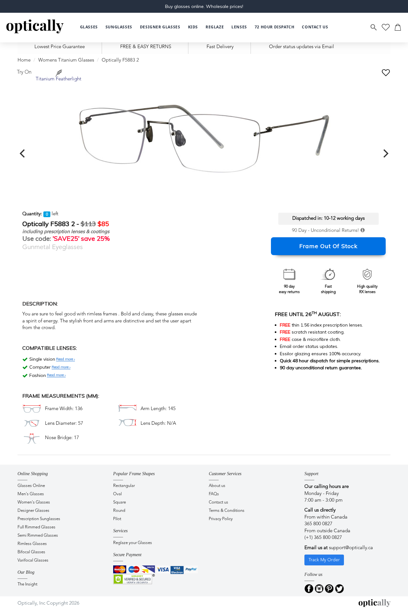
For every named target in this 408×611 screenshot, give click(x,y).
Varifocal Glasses (33, 560)
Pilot (117, 519)
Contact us (218, 502)
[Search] (374, 27)
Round (119, 511)
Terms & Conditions (226, 511)
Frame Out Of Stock (328, 246)
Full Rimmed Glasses (36, 527)
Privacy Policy (221, 519)
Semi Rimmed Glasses (38, 536)
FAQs (214, 494)
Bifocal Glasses (31, 552)
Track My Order (324, 560)
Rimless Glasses (32, 544)
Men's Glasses (31, 494)
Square (119, 502)
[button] (193, 27)
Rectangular (124, 486)
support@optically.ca (351, 548)
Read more (65, 359)
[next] (385, 153)
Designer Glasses (33, 511)
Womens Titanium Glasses (66, 60)
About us (217, 486)
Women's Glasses (34, 502)
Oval (117, 494)
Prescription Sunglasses (39, 519)
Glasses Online (31, 486)
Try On (24, 72)
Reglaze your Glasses (132, 543)
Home (24, 60)
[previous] (23, 153)
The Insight (27, 584)
